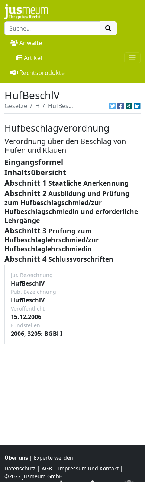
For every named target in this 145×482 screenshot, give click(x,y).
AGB (47, 468)
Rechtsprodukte (42, 73)
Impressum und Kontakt (88, 468)
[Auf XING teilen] (129, 105)
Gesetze (15, 106)
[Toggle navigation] (132, 57)
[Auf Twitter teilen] (112, 105)
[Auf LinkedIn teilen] (137, 105)
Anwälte (30, 43)
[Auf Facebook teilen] (120, 105)
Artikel (33, 58)
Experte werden (53, 457)
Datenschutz (20, 468)
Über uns (16, 457)
